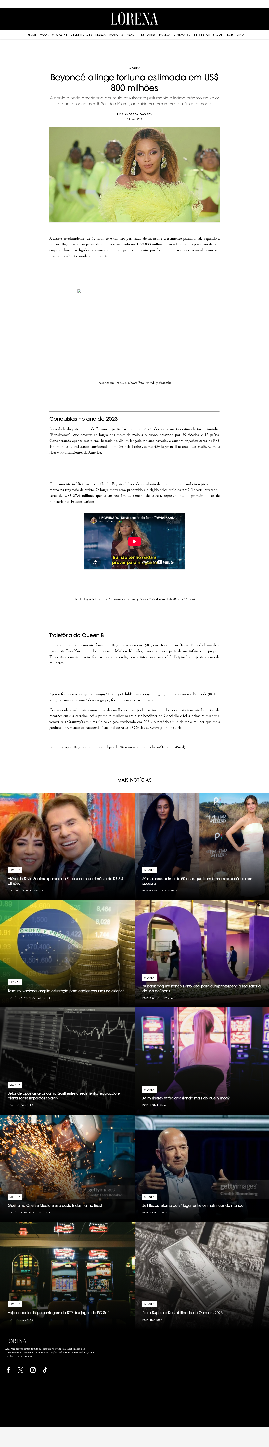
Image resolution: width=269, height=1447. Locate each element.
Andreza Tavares (138, 114)
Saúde (218, 34)
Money (134, 68)
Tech (229, 34)
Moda (44, 34)
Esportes (148, 34)
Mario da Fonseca (29, 890)
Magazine (60, 34)
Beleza (100, 34)
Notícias (116, 34)
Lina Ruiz (155, 1319)
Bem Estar (202, 34)
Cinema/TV (182, 34)
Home (32, 34)
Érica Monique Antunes (33, 997)
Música (165, 34)
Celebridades (81, 34)
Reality (132, 34)
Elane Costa (158, 1212)
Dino (240, 34)
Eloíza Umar (24, 1105)
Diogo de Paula (161, 997)
